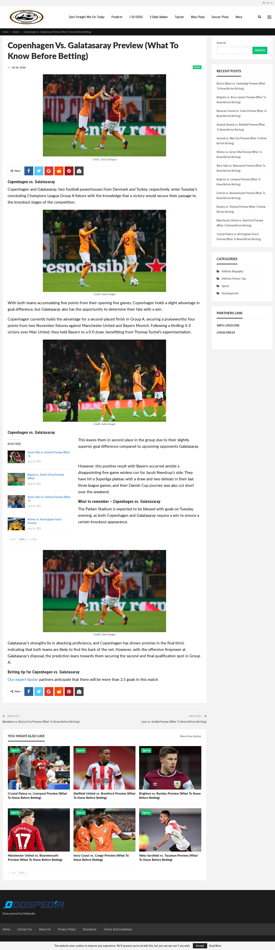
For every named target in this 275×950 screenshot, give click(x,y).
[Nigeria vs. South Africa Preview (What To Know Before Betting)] (16, 479)
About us (45, 929)
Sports (197, 67)
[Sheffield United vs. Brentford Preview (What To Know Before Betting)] (104, 768)
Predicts (116, 17)
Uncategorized (230, 293)
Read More (215, 945)
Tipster (179, 17)
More (239, 17)
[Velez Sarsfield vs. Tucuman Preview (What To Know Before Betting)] (170, 830)
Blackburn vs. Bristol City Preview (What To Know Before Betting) (41, 722)
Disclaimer (89, 929)
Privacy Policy (67, 929)
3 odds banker (159, 17)
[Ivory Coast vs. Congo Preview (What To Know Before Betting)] (104, 830)
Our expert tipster (23, 680)
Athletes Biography (232, 271)
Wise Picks (198, 17)
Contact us (24, 929)
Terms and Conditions (117, 929)
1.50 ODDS (136, 17)
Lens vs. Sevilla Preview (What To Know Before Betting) (174, 722)
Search (221, 43)
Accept (200, 945)
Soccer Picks (220, 17)
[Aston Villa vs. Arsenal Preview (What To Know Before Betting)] (16, 457)
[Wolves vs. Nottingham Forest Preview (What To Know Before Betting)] (16, 524)
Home (6, 929)
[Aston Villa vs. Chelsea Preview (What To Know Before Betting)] (16, 501)
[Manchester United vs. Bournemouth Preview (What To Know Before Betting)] (39, 830)
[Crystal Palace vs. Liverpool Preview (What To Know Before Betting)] (39, 768)
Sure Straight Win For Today (86, 17)
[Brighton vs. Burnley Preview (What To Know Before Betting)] (170, 768)
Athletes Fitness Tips (234, 278)
